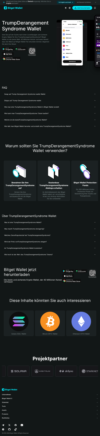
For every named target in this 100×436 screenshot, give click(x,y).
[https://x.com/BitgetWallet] (9, 425)
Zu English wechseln (65, 2)
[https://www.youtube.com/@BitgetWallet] (22, 425)
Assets (4, 410)
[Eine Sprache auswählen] (69, 8)
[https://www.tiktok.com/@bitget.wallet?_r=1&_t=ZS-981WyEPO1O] (15, 429)
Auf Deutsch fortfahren (84, 2)
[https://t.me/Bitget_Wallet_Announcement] (3, 425)
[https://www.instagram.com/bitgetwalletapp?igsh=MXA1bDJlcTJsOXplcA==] (3, 429)
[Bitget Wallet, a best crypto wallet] (13, 7)
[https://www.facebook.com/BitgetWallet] (15, 425)
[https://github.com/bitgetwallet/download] (9, 429)
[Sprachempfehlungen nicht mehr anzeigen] (95, 2)
